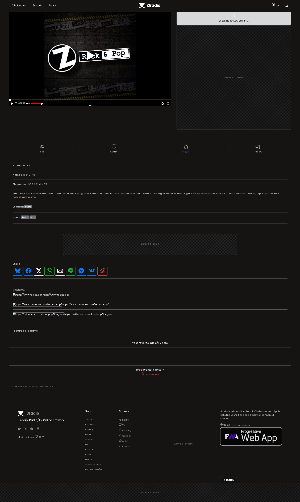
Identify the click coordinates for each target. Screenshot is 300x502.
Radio (39, 5)
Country (126, 430)
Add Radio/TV (93, 464)
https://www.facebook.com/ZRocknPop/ (85, 304)
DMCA (88, 459)
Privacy (89, 429)
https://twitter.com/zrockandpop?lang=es (88, 314)
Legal (88, 434)
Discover (20, 5)
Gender (126, 436)
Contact (89, 449)
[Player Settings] (162, 103)
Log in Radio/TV (94, 469)
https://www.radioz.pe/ (55, 294)
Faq (87, 444)
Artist (125, 441)
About (88, 439)
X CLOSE (229, 480)
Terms (88, 419)
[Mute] (28, 103)
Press (88, 454)
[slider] (37, 103)
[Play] (91, 55)
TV (54, 5)
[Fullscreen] (168, 103)
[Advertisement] (234, 78)
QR (277, 5)
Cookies (90, 424)
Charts (126, 446)
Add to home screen (238, 425)
